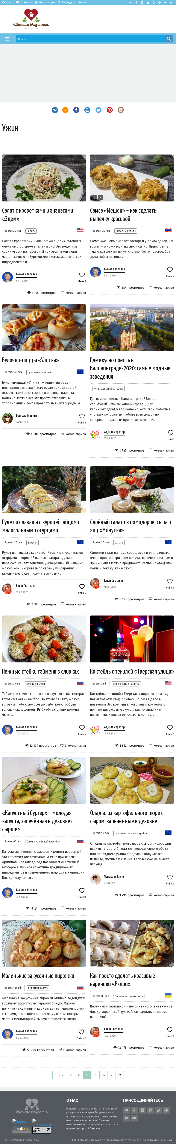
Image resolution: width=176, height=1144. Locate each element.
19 (119, 1074)
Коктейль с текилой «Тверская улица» (132, 671)
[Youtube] (171, 2)
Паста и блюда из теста (129, 996)
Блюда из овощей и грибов (43, 841)
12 (79, 1074)
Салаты (31, 231)
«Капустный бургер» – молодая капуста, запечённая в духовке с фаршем (37, 821)
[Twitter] (165, 2)
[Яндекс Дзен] (142, 2)
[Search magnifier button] (169, 38)
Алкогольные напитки (126, 683)
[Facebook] (148, 2)
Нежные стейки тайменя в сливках (40, 671)
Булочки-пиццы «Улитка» (30, 360)
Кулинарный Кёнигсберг (108, 388)
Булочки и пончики (39, 372)
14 (95, 1074)
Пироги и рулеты (126, 231)
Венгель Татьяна (26, 415)
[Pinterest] (159, 2)
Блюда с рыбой (35, 683)
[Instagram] (153, 2)
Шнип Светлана (25, 586)
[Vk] (130, 2)
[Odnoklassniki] (136, 2)
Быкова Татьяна (26, 274)
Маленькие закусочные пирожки (38, 976)
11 (71, 1074)
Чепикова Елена (114, 876)
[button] (7, 39)
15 (103, 1074)
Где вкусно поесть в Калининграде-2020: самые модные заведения (130, 368)
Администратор (114, 432)
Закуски (32, 542)
